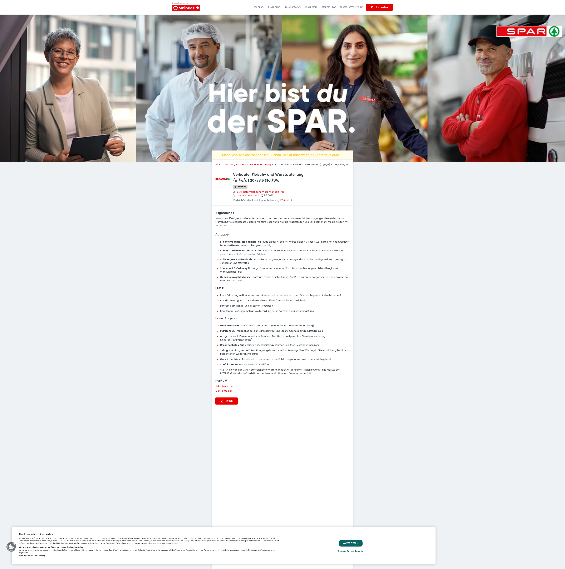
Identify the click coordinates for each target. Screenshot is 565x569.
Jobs (217, 164)
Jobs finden (258, 7)
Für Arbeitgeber (293, 7)
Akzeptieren (350, 543)
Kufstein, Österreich (248, 195)
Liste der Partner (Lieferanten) (32, 556)
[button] (11, 546)
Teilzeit (285, 200)
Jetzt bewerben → (226, 386)
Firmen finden (274, 7)
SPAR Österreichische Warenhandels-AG (260, 192)
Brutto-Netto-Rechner (352, 7)
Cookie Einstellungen (351, 551)
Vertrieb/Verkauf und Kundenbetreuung (248, 164)
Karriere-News (329, 7)
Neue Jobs (331, 155)
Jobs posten (311, 7)
